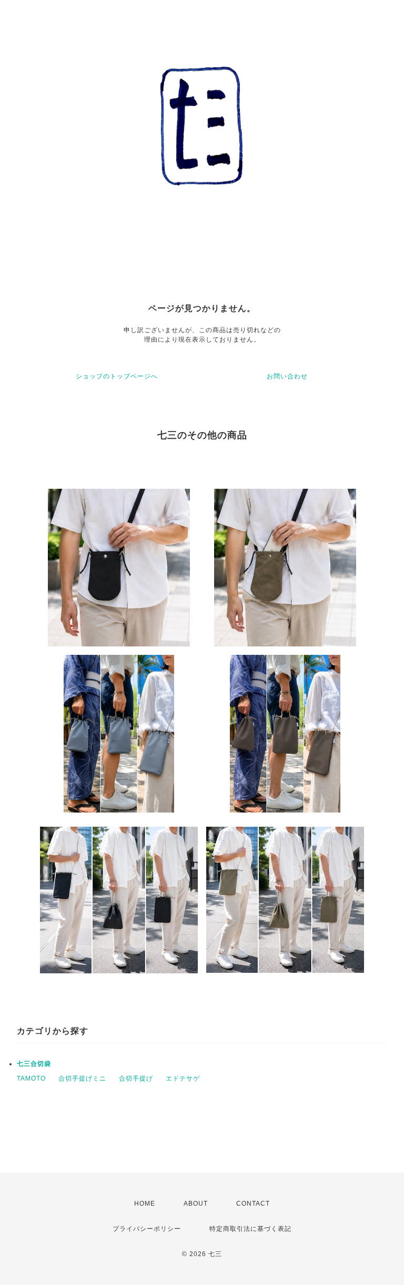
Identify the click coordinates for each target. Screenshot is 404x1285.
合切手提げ (136, 1078)
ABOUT (196, 1203)
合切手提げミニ (82, 1078)
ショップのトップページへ (117, 376)
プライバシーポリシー (147, 1228)
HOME (144, 1203)
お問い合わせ (287, 376)
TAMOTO (31, 1078)
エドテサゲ (183, 1078)
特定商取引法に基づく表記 (250, 1228)
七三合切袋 (34, 1063)
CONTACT (253, 1203)
